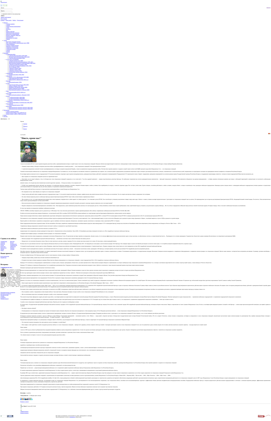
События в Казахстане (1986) (16, 60)
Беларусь (3, 244)
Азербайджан (9, 73)
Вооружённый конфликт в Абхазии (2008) (19, 89)
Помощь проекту (5, 298)
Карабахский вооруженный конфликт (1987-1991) (21, 62)
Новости (5, 22)
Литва (2, 250)
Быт (7, 30)
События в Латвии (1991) (15, 68)
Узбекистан (13, 246)
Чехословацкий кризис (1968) (16, 105)
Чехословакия (9, 103)
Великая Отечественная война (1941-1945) (19, 56)
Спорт (7, 27)
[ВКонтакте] (21, 399)
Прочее (8, 39)
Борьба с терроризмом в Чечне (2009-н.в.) (19, 100)
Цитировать (25, 411)
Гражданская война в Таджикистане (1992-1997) (20, 102)
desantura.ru (72, 417)
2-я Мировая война (10, 54)
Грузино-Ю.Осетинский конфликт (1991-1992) (20, 65)
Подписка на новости (6, 293)
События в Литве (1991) (15, 69)
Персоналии (6, 110)
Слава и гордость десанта (12, 111)
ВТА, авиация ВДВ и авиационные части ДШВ (17, 43)
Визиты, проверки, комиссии (13, 35)
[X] (25, 399)
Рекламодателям (4, 295)
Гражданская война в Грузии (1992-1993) (19, 84)
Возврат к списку (24, 401)
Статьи (5, 40)
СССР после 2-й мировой (12, 59)
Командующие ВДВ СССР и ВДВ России (16, 112)
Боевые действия (10, 31)
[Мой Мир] (24, 399)
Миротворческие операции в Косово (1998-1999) (21, 108)
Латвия (2, 249)
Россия (8, 96)
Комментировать (24, 413)
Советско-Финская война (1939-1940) (18, 55)
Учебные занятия (10, 24)
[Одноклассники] (22, 399)
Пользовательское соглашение (8, 292)
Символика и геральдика (12, 48)
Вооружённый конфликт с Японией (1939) (19, 95)
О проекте (3, 297)
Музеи (4, 115)
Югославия (9, 106)
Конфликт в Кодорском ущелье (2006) (18, 87)
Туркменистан (13, 245)
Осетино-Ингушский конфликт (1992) (18, 72)
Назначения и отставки (11, 37)
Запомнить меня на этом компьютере (11, 14)
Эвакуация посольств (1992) (16, 78)
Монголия (8, 93)
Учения (8, 25)
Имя (22, 411)
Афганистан (9, 76)
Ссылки (2, 296)
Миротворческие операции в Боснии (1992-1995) (21, 107)
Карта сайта (8, 20)
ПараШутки (3, 257)
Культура (8, 29)
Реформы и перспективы (12, 46)
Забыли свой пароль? (6, 17)
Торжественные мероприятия (13, 26)
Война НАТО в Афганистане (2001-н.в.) (18, 79)
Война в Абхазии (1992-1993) (16, 86)
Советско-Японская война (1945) (17, 58)
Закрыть (268, 7)
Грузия (7, 83)
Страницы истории (11, 49)
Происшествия (9, 36)
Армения (3, 242)
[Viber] (28, 399)
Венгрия (8, 81)
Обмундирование (10, 44)
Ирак (7, 91)
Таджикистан (9, 101)
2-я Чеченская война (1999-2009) (17, 98)
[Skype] (32, 399)
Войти (14, 20)
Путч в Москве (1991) (14, 67)
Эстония (12, 249)
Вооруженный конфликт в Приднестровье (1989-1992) (22, 63)
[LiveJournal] (27, 399)
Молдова (12, 241)
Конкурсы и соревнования (12, 34)
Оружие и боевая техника (12, 45)
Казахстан (3, 246)
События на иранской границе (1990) (18, 64)
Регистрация (4, 18)
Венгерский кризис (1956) (15, 82)
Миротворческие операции (12, 32)
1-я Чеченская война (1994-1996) (17, 97)
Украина (12, 247)
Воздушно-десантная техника (13, 41)
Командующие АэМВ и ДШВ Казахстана (16, 114)
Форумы (5, 116)
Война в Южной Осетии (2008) (16, 88)
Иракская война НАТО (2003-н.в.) (17, 92)
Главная (2, 20)
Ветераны (5, 53)
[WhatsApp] (30, 399)
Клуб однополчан (5, 256)
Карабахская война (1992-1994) (16, 74)
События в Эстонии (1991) (15, 70)
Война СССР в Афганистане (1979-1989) (19, 77)
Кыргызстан (3, 247)
